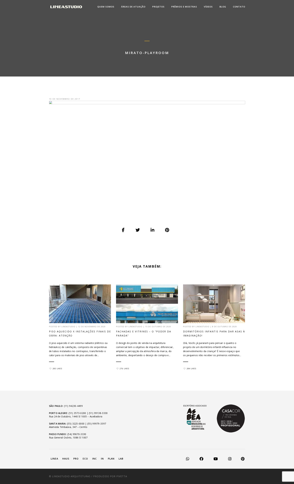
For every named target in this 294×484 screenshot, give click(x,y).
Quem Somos (105, 6)
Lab (121, 458)
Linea (54, 458)
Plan (111, 458)
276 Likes (124, 368)
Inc (94, 458)
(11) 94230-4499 (73, 405)
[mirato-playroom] (123, 230)
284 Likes (191, 368)
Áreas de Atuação (133, 6)
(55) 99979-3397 (96, 423)
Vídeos (208, 6)
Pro (76, 458)
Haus (65, 458)
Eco (85, 458)
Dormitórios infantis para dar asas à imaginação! (214, 333)
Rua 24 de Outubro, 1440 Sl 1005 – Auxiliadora (75, 416)
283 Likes (57, 368)
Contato (239, 6)
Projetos (158, 6)
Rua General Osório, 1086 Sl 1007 (68, 437)
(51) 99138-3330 (98, 413)
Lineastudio (68, 326)
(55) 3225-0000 (75, 423)
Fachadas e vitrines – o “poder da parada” (143, 333)
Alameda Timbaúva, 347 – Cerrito (68, 427)
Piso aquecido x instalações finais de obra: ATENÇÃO (80, 333)
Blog (222, 6)
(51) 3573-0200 (77, 413)
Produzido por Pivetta (110, 476)
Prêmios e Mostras (184, 6)
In (102, 458)
